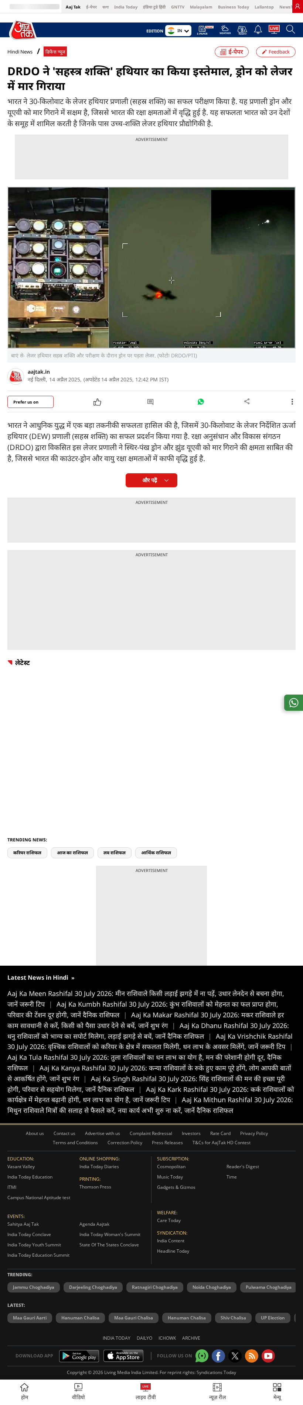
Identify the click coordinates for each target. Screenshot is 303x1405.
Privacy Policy (254, 1133)
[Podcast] (242, 30)
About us (35, 1133)
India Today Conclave (29, 1234)
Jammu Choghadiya (33, 1287)
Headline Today (173, 1251)
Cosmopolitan (171, 1166)
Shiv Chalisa (233, 1318)
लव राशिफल (114, 852)
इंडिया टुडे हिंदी (154, 7)
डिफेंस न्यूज (55, 52)
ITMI (11, 1187)
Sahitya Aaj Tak (23, 1224)
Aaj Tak (73, 7)
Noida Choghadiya (212, 1287)
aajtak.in (39, 371)
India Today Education (29, 1177)
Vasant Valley (21, 1166)
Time (232, 1177)
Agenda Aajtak (94, 1224)
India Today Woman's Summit (109, 1234)
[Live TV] (274, 31)
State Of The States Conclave (109, 1245)
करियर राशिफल (27, 852)
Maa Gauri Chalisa (133, 1318)
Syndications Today (216, 1372)
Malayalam (201, 7)
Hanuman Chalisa (80, 1318)
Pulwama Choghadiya (269, 1287)
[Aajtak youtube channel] (268, 1356)
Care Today (169, 1220)
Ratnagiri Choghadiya (155, 1287)
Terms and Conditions (75, 1142)
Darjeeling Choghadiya (93, 1287)
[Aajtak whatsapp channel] (201, 1355)
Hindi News (20, 51)
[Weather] (225, 31)
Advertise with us (102, 1133)
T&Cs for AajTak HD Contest (222, 1142)
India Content (170, 1241)
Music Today (170, 1177)
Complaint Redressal (151, 1133)
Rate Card (220, 1133)
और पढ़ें (150, 480)
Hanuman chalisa (187, 1318)
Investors (191, 1133)
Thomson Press (95, 1187)
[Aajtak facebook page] (218, 1356)
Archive (191, 1338)
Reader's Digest (243, 1166)
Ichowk (167, 1338)
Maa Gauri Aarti (30, 1318)
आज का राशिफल (72, 852)
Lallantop (264, 7)
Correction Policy (125, 1142)
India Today (125, 7)
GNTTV (177, 7)
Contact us (64, 1133)
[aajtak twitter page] (235, 1356)
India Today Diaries (99, 1166)
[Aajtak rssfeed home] (251, 1356)
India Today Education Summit (38, 1255)
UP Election (273, 1318)
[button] (277, 1392)
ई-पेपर (91, 7)
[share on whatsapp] (293, 703)
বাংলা (105, 7)
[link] (297, 6)
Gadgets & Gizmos (176, 1187)
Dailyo (144, 1338)
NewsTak (288, 7)
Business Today (233, 7)
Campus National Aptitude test (38, 1197)
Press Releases (167, 1142)
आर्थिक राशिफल (156, 852)
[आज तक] (23, 30)
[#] (201, 403)
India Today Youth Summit (34, 1245)
